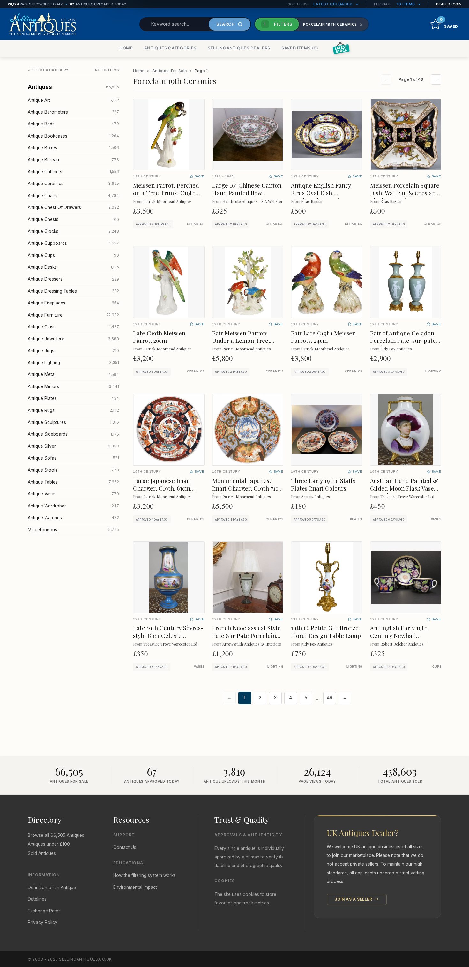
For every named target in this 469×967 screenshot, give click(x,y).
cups (436, 666)
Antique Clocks (73, 231)
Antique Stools (73, 470)
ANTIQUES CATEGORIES (170, 47)
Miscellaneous (73, 529)
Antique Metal (73, 374)
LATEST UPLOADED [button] (333, 4)
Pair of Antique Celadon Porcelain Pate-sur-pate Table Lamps (403, 340)
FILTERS (278, 23)
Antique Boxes (73, 147)
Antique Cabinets (73, 171)
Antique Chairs (73, 195)
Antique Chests (73, 219)
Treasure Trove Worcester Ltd (407, 496)
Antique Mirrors (73, 386)
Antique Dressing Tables (73, 291)
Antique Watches (73, 517)
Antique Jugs (73, 350)
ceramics (196, 224)
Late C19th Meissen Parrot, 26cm (159, 337)
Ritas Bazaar (312, 201)
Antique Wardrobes (73, 505)
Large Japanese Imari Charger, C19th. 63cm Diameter (162, 488)
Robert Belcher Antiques (402, 644)
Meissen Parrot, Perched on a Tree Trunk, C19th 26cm (166, 193)
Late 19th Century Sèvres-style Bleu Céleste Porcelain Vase (168, 635)
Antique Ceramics (73, 183)
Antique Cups (73, 255)
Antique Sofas (73, 458)
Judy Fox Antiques (396, 348)
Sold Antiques (42, 853)
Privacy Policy (42, 922)
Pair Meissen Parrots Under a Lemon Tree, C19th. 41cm (241, 340)
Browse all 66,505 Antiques (56, 835)
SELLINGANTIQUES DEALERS (239, 47)
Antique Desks (73, 267)
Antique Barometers (73, 112)
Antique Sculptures (73, 422)
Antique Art (73, 100)
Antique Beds (73, 123)
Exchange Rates (44, 910)
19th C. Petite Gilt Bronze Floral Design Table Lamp (326, 632)
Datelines (37, 899)
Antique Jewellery (73, 338)
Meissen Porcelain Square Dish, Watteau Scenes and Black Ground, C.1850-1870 (405, 193)
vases (436, 519)
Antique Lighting (73, 362)
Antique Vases (73, 493)
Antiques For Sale (169, 70)
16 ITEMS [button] (406, 4)
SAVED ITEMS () (299, 47)
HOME (126, 47)
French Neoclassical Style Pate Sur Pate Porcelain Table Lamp (246, 635)
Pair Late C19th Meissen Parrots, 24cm (323, 337)
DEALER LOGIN (448, 4)
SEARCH (225, 23)
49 (329, 697)
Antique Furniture (73, 315)
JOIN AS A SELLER (354, 899)
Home (139, 70)
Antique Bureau (73, 159)
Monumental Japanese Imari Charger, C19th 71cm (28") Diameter (247, 488)
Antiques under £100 (49, 844)
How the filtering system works (144, 875)
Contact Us (124, 847)
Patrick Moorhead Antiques (167, 201)
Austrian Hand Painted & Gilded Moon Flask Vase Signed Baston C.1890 (404, 488)
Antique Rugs (73, 410)
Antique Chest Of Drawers (73, 207)
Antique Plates (73, 398)
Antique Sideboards (73, 434)
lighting (433, 371)
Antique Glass (73, 326)
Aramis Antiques (315, 496)
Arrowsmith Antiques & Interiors (251, 644)
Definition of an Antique (52, 887)
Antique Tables (73, 481)
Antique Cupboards (73, 243)
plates (356, 519)
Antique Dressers (73, 278)
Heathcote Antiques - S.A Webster (252, 201)
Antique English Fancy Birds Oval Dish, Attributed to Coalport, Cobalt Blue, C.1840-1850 (324, 196)
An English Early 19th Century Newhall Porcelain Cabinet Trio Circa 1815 (400, 639)
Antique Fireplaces (73, 302)
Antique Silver (73, 446)
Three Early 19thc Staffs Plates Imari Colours (323, 484)
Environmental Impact (135, 887)
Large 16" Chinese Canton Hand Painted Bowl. (246, 189)
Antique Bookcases (73, 136)
